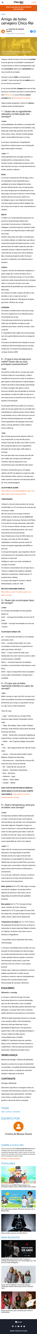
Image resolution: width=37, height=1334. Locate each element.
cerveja (9, 1112)
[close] (34, 8)
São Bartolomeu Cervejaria (20, 98)
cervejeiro (16, 1112)
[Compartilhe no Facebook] (31, 31)
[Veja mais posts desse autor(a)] (3, 31)
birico (3, 14)
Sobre (12, 1331)
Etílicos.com (8, 95)
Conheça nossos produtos (10, 1158)
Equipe (25, 1331)
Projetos (18, 1331)
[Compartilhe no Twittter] (34, 31)
